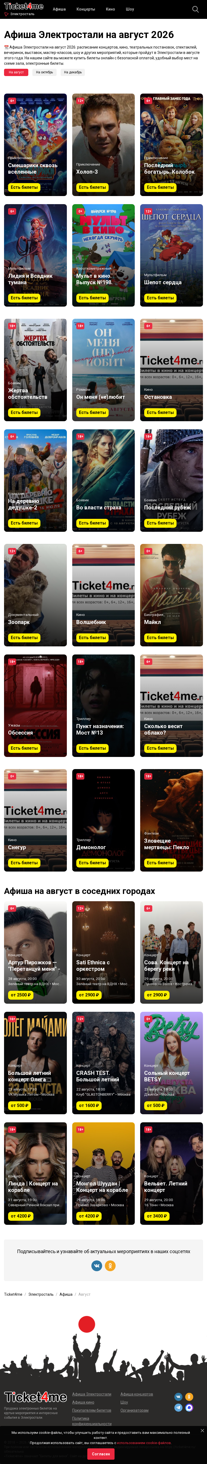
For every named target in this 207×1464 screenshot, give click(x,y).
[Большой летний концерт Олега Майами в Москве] (35, 1063)
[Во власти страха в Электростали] (103, 480)
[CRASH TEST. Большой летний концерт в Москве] (103, 1063)
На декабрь (73, 72)
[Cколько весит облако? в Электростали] (171, 705)
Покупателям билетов (91, 1410)
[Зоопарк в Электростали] (35, 595)
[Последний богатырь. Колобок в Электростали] (171, 145)
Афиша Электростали (91, 1394)
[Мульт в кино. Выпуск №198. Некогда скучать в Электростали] (103, 255)
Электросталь (22, 14)
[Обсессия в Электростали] (35, 705)
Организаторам (134, 1410)
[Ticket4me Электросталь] (23, 5)
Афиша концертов (136, 1394)
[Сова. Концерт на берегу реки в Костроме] (171, 952)
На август (16, 72)
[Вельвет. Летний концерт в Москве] (171, 1173)
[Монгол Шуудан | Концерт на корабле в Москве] (103, 1173)
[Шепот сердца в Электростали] (171, 255)
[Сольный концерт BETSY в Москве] (171, 1063)
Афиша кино (83, 1402)
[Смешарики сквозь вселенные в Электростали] (35, 145)
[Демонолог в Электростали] (103, 820)
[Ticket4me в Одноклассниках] (110, 1265)
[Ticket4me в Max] (189, 1408)
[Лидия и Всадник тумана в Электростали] (35, 255)
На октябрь (44, 72)
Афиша (59, 9)
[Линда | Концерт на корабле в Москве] (35, 1173)
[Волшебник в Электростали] (103, 595)
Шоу (130, 9)
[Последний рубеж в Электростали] (171, 480)
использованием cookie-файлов (144, 1443)
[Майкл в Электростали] (171, 595)
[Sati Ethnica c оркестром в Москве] (103, 952)
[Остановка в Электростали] (171, 370)
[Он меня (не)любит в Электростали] (103, 370)
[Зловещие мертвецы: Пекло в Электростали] (171, 820)
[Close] (202, 1430)
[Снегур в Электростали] (35, 820)
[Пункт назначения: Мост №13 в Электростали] (103, 705)
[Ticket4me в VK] (96, 1265)
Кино (110, 9)
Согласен (101, 1454)
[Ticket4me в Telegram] (178, 1408)
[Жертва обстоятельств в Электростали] (35, 370)
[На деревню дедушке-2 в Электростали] (35, 480)
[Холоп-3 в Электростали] (103, 145)
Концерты (86, 9)
